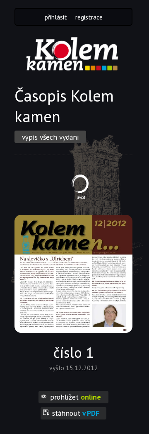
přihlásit (56, 17)
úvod (81, 197)
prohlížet (75, 397)
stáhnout (75, 413)
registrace (89, 17)
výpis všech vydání (50, 137)
